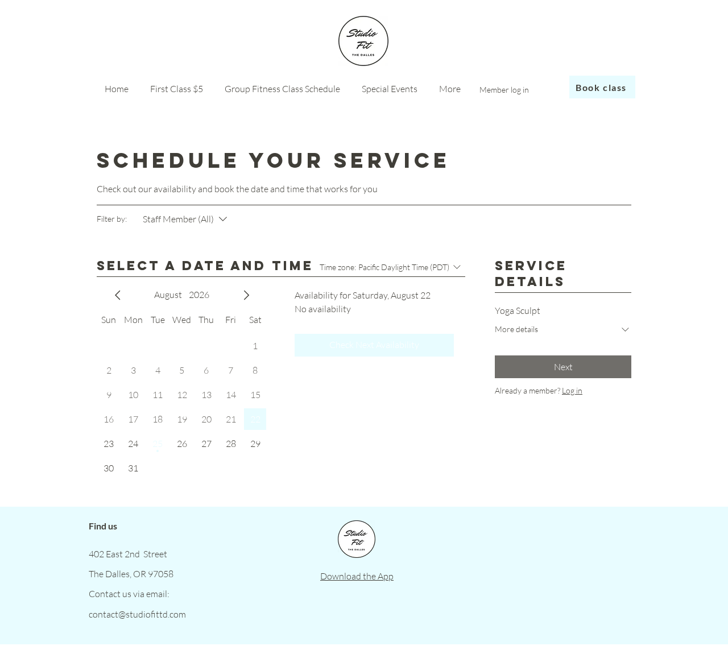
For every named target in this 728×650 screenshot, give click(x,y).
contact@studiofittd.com (137, 614)
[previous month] (118, 295)
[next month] (246, 295)
